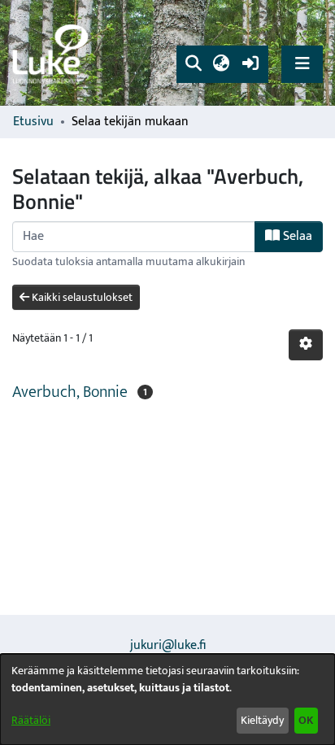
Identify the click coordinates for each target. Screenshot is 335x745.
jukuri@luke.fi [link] (168, 645)
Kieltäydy (262, 720)
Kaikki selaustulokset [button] (81, 297)
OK (305, 720)
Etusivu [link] (33, 122)
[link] (53, 53)
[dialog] (167, 699)
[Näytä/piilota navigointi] (302, 64)
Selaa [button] (296, 236)
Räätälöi (30, 720)
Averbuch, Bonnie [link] (70, 392)
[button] (193, 64)
